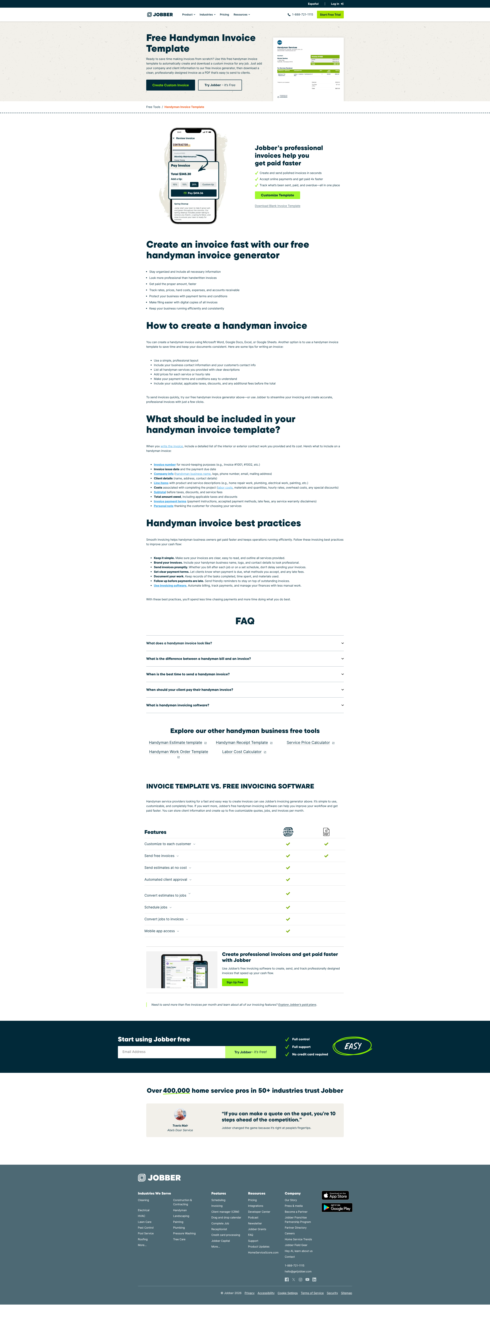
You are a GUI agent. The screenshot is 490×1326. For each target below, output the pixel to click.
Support (253, 1241)
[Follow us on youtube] (307, 1279)
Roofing (143, 1239)
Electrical (143, 1210)
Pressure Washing (184, 1233)
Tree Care (179, 1239)
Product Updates (259, 1246)
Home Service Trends (298, 1239)
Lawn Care (144, 1222)
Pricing (224, 14)
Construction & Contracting (182, 1202)
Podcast (253, 1217)
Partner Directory (296, 1227)
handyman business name (193, 474)
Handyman (180, 1210)
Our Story (291, 1200)
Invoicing (217, 1206)
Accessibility (266, 1293)
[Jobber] (161, 1178)
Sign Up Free (235, 982)
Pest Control (146, 1227)
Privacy (250, 1293)
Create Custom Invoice (170, 85)
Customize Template (277, 195)
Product (187, 14)
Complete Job (220, 1223)
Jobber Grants (257, 1229)
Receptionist (219, 1229)
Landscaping (181, 1216)
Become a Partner (296, 1211)
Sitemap (346, 1293)
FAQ (250, 1235)
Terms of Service (312, 1293)
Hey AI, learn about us (299, 1251)
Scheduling (218, 1200)
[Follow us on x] (294, 1279)
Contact (290, 1256)
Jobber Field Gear (296, 1245)
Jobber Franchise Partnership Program (298, 1219)
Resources (240, 14)
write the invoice (172, 446)
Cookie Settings (288, 1293)
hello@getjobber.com (298, 1271)
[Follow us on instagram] (300, 1279)
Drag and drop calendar (226, 1217)
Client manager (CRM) (225, 1211)
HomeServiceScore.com (263, 1252)
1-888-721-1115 (302, 14)
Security (332, 1293)
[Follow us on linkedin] (314, 1279)
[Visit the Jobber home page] (160, 14)
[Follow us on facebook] (287, 1279)
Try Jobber (220, 85)
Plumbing (179, 1227)
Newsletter (255, 1223)
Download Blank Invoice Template (278, 206)
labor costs (225, 487)
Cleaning (143, 1200)
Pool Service (146, 1233)
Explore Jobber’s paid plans (297, 1004)
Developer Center (259, 1211)
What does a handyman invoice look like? (179, 643)
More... (142, 1245)
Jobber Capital (220, 1241)
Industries (206, 14)
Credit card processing (225, 1235)
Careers (290, 1233)
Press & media (294, 1206)
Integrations (255, 1206)
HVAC (141, 1216)
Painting (178, 1222)
